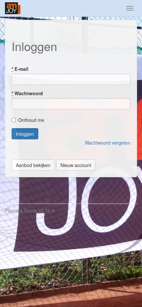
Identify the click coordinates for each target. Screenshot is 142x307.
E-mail (20, 69)
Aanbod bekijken (33, 165)
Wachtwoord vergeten (107, 142)
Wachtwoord (27, 93)
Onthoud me (31, 120)
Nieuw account (75, 165)
